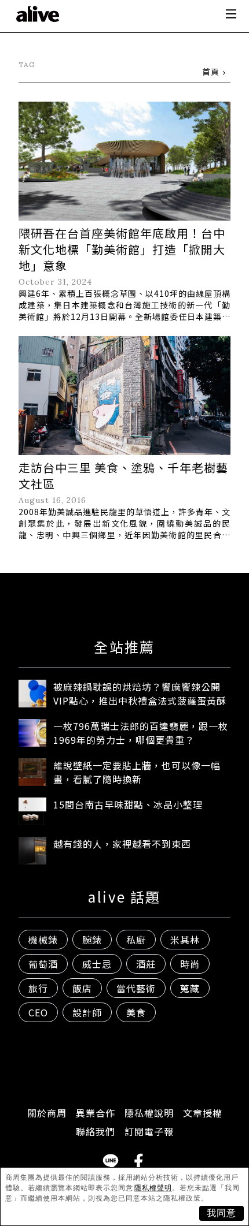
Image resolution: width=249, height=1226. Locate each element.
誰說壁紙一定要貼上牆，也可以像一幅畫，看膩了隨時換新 (137, 772)
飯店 (82, 988)
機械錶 (43, 939)
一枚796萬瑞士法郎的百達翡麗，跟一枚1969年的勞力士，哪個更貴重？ (140, 733)
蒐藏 (190, 988)
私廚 (136, 939)
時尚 (190, 964)
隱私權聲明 (153, 1188)
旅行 (38, 988)
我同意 (221, 1213)
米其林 (185, 939)
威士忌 (97, 964)
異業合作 (95, 1113)
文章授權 (202, 1113)
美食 (136, 1012)
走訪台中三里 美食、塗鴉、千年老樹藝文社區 (123, 475)
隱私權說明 (149, 1113)
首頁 (210, 71)
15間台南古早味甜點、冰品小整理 (128, 804)
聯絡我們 (95, 1131)
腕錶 (92, 939)
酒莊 (146, 964)
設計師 (87, 1012)
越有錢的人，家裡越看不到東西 (122, 844)
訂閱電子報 (149, 1131)
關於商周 (47, 1113)
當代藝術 (136, 988)
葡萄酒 (43, 964)
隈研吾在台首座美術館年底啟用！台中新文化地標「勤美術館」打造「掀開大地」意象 (122, 249)
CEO (38, 1012)
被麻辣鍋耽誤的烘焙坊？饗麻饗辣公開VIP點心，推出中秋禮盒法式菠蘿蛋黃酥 (139, 693)
